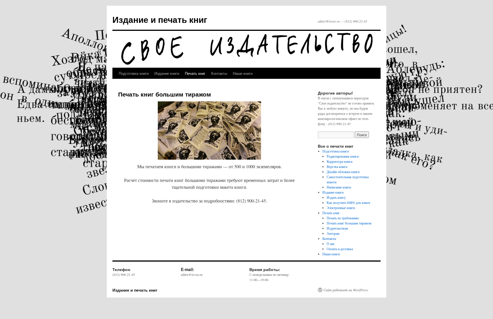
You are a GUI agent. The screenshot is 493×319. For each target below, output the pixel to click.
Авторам (333, 233)
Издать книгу (336, 197)
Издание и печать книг (159, 19)
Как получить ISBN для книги (348, 202)
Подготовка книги (134, 73)
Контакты (219, 73)
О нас (331, 243)
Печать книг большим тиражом (349, 223)
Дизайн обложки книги (343, 171)
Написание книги (339, 187)
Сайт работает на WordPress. (346, 290)
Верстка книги (337, 166)
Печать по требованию (343, 218)
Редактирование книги (343, 156)
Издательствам (337, 228)
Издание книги (166, 73)
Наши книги (242, 73)
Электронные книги (341, 207)
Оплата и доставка (340, 248)
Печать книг (195, 73)
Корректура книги (339, 161)
